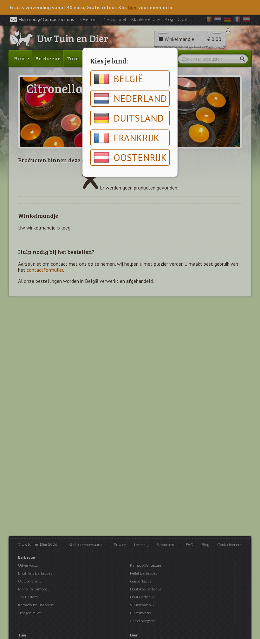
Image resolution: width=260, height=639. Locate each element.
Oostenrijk (140, 157)
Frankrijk (136, 137)
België (128, 78)
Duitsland (139, 118)
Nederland (140, 98)
